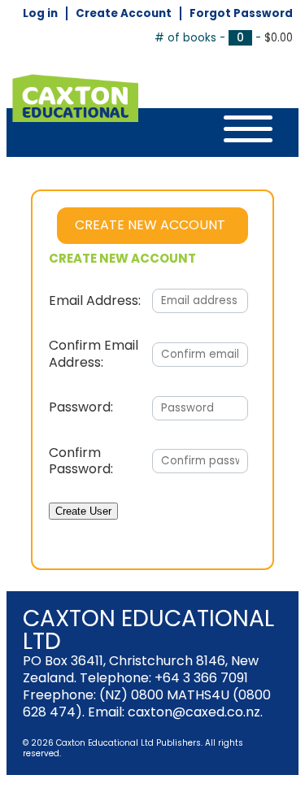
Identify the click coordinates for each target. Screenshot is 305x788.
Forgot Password (241, 13)
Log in (40, 13)
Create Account (124, 13)
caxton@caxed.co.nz (194, 712)
